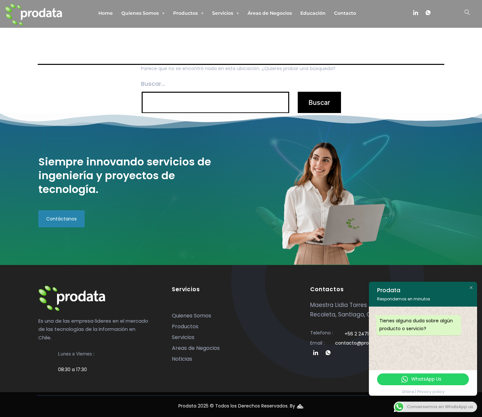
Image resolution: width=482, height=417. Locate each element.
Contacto (345, 13)
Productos (185, 13)
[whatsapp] (428, 13)
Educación (313, 13)
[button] (143, 13)
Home (105, 13)
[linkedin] (415, 13)
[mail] (440, 13)
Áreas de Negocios (270, 13)
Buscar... (153, 84)
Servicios (222, 13)
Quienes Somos (140, 13)
